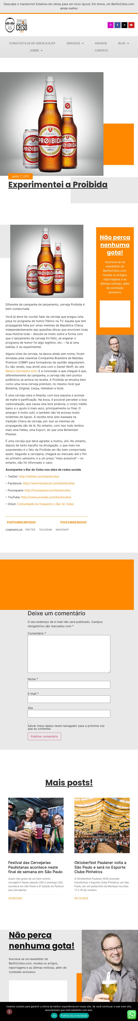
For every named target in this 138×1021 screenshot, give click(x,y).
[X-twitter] (124, 25)
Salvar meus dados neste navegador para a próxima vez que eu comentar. (66, 727)
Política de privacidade (74, 1015)
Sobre (34, 50)
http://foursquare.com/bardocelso (48, 490)
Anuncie (101, 43)
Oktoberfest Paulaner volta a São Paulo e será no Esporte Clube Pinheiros (100, 867)
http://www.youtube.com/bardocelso (46, 497)
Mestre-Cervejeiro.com (21, 371)
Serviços (73, 43)
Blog (121, 43)
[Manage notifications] (9, 1012)
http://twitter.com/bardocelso (39, 476)
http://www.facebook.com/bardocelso (49, 483)
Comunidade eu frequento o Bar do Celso (45, 504)
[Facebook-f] (117, 25)
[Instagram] (111, 25)
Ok (54, 1015)
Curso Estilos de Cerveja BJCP (32, 43)
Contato (101, 50)
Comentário (37, 633)
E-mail (33, 693)
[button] (30, 530)
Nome (33, 679)
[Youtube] (131, 25)
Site (30, 708)
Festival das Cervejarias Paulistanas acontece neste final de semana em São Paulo (35, 867)
